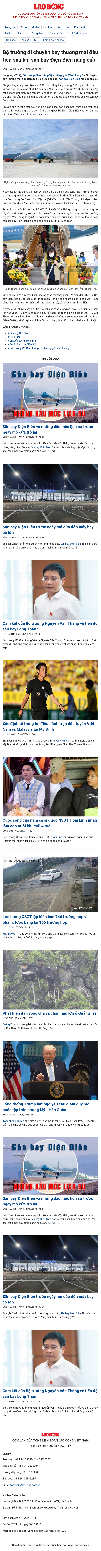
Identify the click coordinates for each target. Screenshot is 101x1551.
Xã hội (23, 27)
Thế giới (24, 40)
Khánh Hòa (9, 933)
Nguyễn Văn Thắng (69, 75)
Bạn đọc (22, 33)
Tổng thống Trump (13, 1121)
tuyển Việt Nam (62, 740)
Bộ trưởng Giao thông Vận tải (40, 75)
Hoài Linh (56, 837)
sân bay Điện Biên (70, 78)
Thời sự (9, 33)
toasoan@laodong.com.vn (25, 1485)
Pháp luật (79, 27)
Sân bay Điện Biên (41, 447)
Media (35, 27)
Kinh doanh (63, 27)
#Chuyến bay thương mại (22, 340)
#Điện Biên (14, 337)
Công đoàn (38, 33)
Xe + (36, 40)
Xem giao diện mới (53, 40)
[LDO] (50, 393)
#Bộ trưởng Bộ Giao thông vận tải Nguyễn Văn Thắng (38, 348)
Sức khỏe (10, 40)
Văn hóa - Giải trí (58, 33)
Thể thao (48, 27)
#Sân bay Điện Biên (19, 333)
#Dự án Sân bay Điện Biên (22, 344)
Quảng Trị (8, 1024)
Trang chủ (10, 27)
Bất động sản (79, 33)
